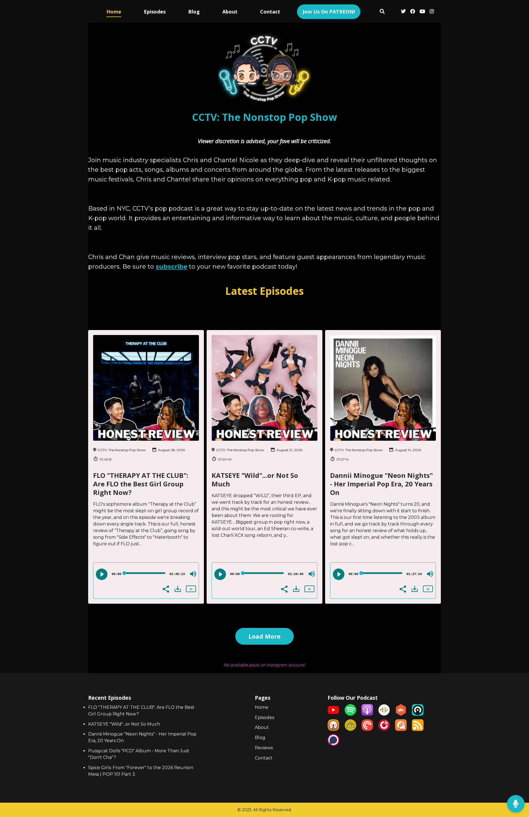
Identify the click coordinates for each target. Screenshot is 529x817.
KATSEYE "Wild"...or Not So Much (255, 479)
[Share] (165, 588)
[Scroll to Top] (515, 782)
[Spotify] (350, 714)
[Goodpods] (350, 729)
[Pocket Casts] (367, 729)
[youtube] (422, 12)
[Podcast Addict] (401, 729)
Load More (264, 636)
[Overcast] (333, 729)
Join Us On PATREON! (329, 11)
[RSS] (417, 729)
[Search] (382, 12)
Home (113, 11)
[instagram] (430, 12)
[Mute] (193, 574)
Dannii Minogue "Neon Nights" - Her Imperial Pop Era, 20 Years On (381, 484)
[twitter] (403, 12)
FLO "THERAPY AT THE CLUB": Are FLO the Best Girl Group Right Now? (140, 484)
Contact (270, 11)
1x (191, 588)
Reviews (264, 747)
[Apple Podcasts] (367, 714)
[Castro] (417, 714)
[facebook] (412, 12)
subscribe (171, 266)
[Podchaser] (333, 744)
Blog (194, 11)
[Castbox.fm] (401, 714)
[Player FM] (384, 729)
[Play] (102, 574)
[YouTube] (333, 714)
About (229, 11)
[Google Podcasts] (384, 714)
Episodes (155, 11)
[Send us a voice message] (516, 804)
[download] (178, 589)
